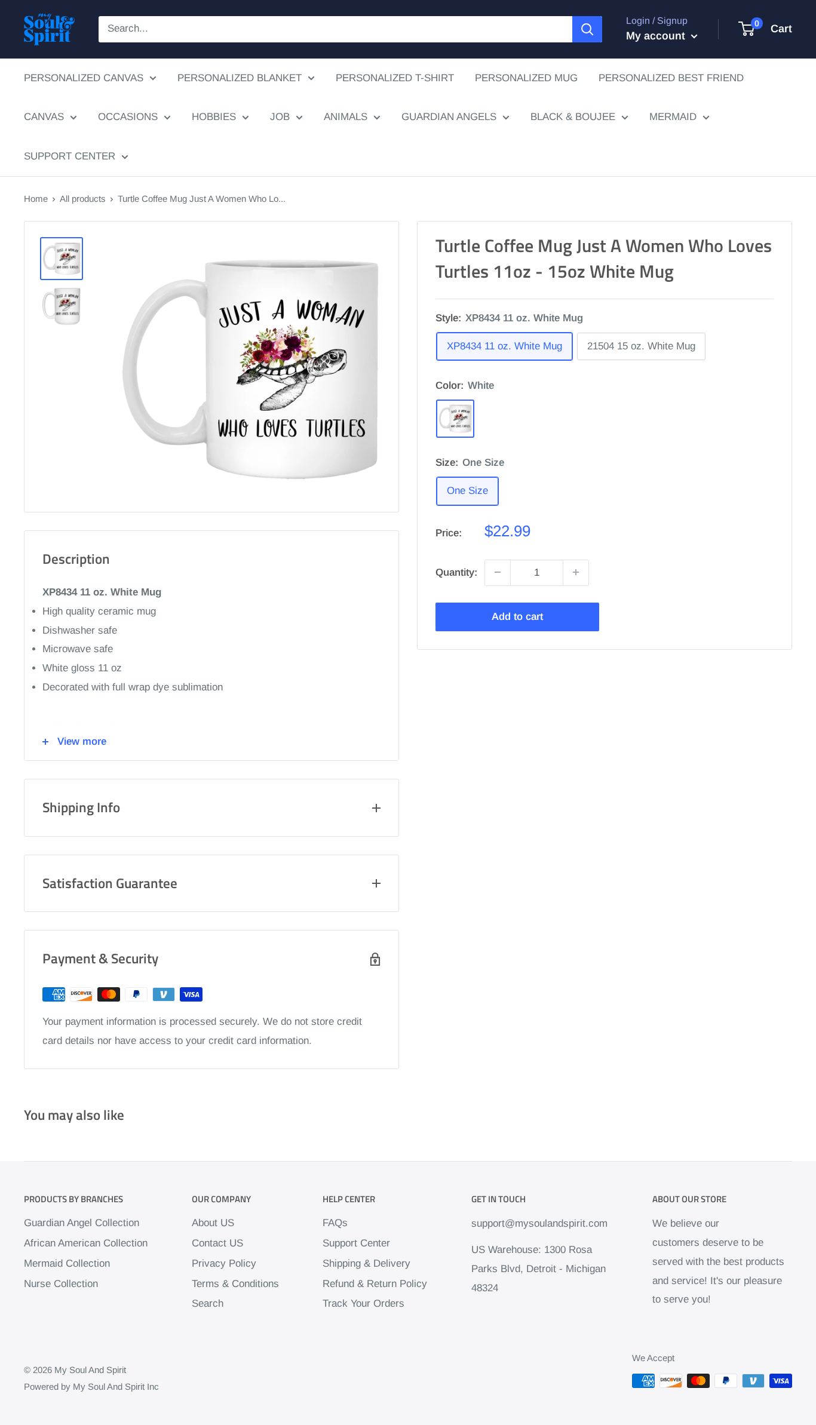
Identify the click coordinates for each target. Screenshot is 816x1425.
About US (213, 1223)
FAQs (335, 1223)
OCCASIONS (128, 116)
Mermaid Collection (67, 1263)
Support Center (356, 1243)
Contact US (217, 1243)
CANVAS (44, 116)
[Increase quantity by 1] (575, 572)
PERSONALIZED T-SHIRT (395, 78)
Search (207, 1303)
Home (36, 199)
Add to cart (517, 616)
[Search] (587, 29)
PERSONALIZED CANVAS (83, 78)
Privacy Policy (224, 1263)
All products (83, 199)
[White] (455, 419)
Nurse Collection (61, 1283)
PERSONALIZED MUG (526, 78)
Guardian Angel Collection (81, 1223)
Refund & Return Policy (375, 1283)
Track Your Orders (363, 1303)
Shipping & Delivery (366, 1263)
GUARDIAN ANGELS (448, 116)
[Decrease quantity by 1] (497, 572)
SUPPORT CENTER (69, 156)
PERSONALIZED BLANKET (239, 78)
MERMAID (673, 116)
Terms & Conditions (235, 1283)
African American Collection (86, 1243)
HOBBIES (214, 116)
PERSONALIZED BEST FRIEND (671, 78)
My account (657, 36)
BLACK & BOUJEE (572, 116)
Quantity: (456, 572)
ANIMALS (345, 116)
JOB (280, 116)
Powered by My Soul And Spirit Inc (91, 1386)
